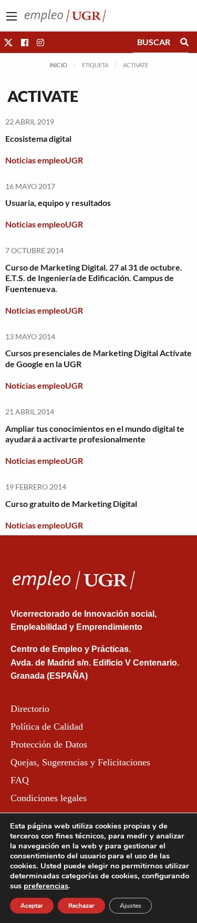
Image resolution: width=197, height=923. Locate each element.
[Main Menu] (11, 16)
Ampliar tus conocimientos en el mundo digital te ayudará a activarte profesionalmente (94, 433)
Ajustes (130, 905)
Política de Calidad (47, 726)
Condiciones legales (49, 798)
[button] (8, 42)
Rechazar (81, 905)
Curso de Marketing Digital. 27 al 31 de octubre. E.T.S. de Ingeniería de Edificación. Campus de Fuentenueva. (93, 278)
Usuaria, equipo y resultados (58, 203)
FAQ (20, 780)
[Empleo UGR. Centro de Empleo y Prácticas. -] (65, 14)
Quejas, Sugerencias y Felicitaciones (80, 762)
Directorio (30, 708)
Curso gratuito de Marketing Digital (71, 504)
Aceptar (31, 905)
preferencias (46, 885)
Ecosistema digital (38, 138)
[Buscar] (184, 42)
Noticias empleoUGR (44, 160)
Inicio (58, 64)
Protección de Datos (49, 744)
